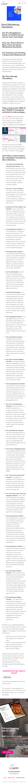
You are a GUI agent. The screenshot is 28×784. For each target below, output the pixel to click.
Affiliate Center (20, 777)
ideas (12, 101)
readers (9, 116)
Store (5, 777)
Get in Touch (11, 777)
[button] (19, 3)
